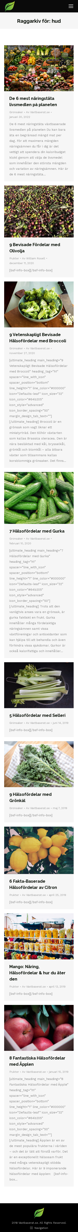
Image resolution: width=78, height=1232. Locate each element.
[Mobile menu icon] (71, 6)
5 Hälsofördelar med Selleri (37, 715)
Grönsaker (16, 112)
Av (38, 112)
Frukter (14, 258)
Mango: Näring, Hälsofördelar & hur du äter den (37, 973)
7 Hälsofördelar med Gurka (36, 531)
